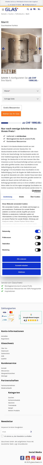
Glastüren (11, 403)
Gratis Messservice (11, 107)
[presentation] (3, 49)
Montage (4, 376)
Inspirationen (10, 291)
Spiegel (10, 408)
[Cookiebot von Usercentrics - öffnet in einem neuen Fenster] (32, 191)
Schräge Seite (9, 99)
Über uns (4, 348)
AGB (2, 356)
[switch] (38, 237)
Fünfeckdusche (19, 14)
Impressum (4, 351)
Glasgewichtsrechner (8, 373)
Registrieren (5, 339)
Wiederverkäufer (6, 388)
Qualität (3, 359)
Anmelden (4, 336)
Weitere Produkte (14, 411)
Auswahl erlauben (21, 265)
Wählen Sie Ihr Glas (11, 113)
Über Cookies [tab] (35, 197)
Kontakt (3, 368)
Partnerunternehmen (8, 385)
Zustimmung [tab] (7, 197)
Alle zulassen (21, 259)
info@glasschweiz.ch (30, 5)
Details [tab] (21, 197)
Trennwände (12, 405)
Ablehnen (21, 272)
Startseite (3, 14)
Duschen (10, 14)
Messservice (5, 371)
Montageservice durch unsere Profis (18, 286)
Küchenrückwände (14, 400)
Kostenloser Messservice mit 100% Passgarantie (23, 289)
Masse (7, 91)
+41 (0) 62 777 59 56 (15, 5)
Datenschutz (5, 353)
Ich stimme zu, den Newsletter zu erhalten (18, 436)
